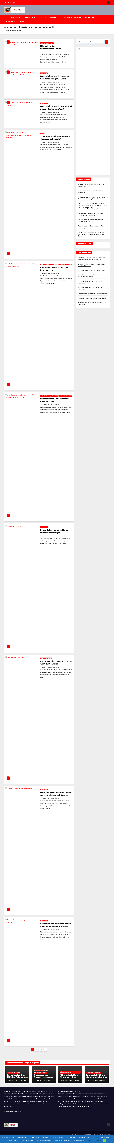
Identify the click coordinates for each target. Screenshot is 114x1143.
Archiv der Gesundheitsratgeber (101, 1134)
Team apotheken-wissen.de (50, 52)
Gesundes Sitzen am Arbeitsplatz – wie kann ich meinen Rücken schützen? (55, 795)
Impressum (75, 1134)
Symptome (42, 17)
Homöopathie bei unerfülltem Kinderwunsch (92, 298)
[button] (109, 19)
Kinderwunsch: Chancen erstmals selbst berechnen (42, 1077)
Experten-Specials (45, 264)
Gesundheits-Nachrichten (41, 1070)
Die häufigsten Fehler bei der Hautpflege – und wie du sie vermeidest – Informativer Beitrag (91, 234)
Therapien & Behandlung (47, 43)
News (22, 21)
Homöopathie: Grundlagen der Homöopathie (92, 294)
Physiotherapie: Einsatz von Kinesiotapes (91, 270)
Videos (42, 133)
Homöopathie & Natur (72, 17)
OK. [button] (104, 1140)
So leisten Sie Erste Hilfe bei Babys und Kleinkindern (16, 1077)
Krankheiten (16, 17)
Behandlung (55, 17)
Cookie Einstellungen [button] (95, 1140)
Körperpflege (11, 21)
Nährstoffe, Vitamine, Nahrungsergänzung (65, 1072)
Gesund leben (90, 17)
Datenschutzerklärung (85, 1134)
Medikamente (30, 17)
